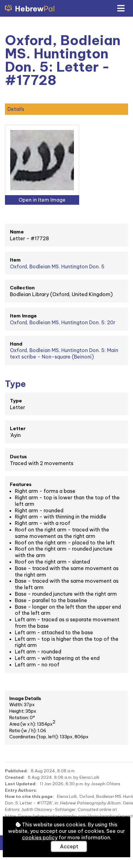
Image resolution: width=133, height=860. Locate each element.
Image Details (25, 698)
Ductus (18, 456)
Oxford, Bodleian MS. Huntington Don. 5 (57, 266)
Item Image (23, 316)
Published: (16, 771)
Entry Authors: (21, 790)
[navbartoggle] (120, 8)
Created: (15, 777)
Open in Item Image (42, 200)
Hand (16, 344)
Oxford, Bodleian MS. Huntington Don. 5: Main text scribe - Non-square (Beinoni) (64, 353)
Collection (22, 288)
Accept (69, 846)
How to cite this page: (29, 796)
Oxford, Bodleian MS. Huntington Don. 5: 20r (62, 322)
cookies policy (40, 837)
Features (21, 484)
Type (16, 401)
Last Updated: (20, 784)
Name (17, 232)
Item (15, 260)
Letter (18, 428)
